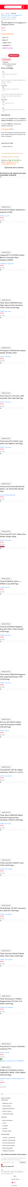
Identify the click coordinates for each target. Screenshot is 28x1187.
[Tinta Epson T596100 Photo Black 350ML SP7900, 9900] (13, 329)
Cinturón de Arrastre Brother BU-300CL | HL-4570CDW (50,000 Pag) (12, 488)
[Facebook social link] (13, 66)
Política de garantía (7, 1148)
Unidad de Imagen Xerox (18, 1078)
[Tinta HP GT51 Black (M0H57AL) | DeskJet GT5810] (13, 188)
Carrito (4, 1123)
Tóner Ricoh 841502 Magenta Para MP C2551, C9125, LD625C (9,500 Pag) (12, 629)
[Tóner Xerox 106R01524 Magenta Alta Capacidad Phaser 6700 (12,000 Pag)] (13, 653)
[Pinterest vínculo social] (17, 66)
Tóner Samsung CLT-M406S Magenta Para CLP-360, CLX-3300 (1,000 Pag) (11, 1001)
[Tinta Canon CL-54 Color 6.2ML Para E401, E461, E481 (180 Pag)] (13, 374)
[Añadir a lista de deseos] (10, 203)
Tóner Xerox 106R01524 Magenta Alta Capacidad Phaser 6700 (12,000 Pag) (12, 676)
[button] (6, 207)
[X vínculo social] (15, 66)
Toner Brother (8, 914)
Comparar (5, 1125)
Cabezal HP (10, 263)
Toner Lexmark (8, 869)
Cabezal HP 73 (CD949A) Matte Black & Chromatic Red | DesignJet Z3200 (12, 257)
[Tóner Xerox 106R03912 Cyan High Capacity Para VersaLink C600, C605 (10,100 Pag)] (13, 281)
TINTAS (8, 13)
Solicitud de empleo (7, 1114)
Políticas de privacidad (8, 1145)
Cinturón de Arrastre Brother (7, 495)
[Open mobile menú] (1, 2)
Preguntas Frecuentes (8, 1108)
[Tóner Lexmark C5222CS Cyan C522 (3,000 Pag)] (13, 841)
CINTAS (2, 776)
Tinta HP (13, 13)
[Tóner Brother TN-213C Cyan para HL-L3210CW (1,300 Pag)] (13, 887)
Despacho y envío (7, 1103)
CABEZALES (3, 263)
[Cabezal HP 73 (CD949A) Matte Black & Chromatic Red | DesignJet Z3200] (13, 234)
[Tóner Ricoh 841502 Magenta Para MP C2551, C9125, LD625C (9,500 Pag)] (13, 605)
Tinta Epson (8, 356)
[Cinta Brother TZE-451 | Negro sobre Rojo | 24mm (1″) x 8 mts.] (13, 748)
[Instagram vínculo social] (17, 1098)
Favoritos (4, 1128)
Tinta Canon (8, 402)
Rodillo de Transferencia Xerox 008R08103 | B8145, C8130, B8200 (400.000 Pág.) (13, 1072)
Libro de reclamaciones (8, 1143)
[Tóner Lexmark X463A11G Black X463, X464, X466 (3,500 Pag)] (13, 932)
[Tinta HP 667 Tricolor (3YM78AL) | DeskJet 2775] (13, 1025)
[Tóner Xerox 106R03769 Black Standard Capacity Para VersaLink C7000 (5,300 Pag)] (13, 794)
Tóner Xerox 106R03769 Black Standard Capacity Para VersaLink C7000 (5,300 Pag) (11, 817)
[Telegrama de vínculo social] (21, 66)
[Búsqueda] (22, 7)
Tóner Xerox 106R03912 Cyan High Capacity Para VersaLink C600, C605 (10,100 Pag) (11, 305)
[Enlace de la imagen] (14, 1095)
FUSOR (2, 730)
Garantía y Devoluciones (9, 1140)
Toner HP (7, 587)
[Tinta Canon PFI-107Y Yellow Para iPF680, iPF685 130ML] (13, 513)
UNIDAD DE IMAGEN (5, 1078)
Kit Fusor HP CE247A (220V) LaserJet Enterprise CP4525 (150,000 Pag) (10, 724)
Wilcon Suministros (7, 1120)
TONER (2, 311)
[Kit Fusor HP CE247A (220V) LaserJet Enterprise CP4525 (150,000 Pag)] (13, 701)
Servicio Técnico (6, 1111)
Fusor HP (6, 730)
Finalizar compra (6, 1131)
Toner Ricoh (8, 635)
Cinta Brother (8, 776)
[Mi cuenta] (27, 2)
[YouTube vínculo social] (20, 1098)
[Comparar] (2, 203)
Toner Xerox (8, 311)
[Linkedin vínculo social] (19, 66)
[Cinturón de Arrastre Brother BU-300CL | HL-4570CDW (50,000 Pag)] (13, 465)
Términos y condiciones (8, 1137)
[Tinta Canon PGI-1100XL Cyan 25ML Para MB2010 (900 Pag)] (13, 420)
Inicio (2, 13)
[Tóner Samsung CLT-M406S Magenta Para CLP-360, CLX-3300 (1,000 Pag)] (13, 977)
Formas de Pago (6, 1106)
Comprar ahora (6, 59)
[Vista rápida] (6, 203)
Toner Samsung (9, 1007)
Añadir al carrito (14, 55)
